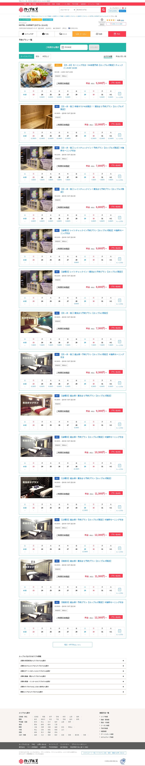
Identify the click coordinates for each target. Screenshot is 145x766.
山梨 (62, 722)
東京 (35, 719)
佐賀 (62, 735)
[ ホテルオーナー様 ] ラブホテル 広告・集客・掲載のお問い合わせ (103, 753)
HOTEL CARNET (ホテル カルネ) (98, 16)
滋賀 (56, 727)
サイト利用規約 (32, 747)
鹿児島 (77, 735)
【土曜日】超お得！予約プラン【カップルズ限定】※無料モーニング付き (92, 520)
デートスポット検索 (44, 4)
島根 (56, 730)
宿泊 (37, 56)
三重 (56, 724)
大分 (42, 735)
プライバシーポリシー (79, 744)
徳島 (35, 732)
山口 (62, 730)
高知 (56, 732)
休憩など (45, 56)
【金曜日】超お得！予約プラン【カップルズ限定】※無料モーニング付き (92, 437)
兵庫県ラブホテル (70, 16)
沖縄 (84, 735)
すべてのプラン (26, 56)
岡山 (35, 730)
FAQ (33, 744)
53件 (122, 20)
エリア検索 (23, 4)
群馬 (77, 719)
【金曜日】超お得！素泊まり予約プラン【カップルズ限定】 (86, 396)
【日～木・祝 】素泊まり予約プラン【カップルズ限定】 (85, 313)
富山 (42, 722)
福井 (56, 722)
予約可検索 (75, 4)
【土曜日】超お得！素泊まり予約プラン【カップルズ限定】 (86, 478)
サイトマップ (53, 744)
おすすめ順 (108, 56)
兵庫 (42, 727)
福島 (77, 716)
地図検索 (83, 4)
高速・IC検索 (56, 4)
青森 (43, 716)
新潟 (35, 722)
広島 (42, 730)
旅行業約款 (64, 747)
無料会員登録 (113, 11)
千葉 (57, 719)
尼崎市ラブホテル (82, 16)
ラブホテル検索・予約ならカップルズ (32, 16)
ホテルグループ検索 (93, 4)
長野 (69, 722)
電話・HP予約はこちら (72, 645)
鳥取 (49, 730)
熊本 (56, 735)
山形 (71, 716)
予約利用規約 (53, 747)
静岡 (42, 724)
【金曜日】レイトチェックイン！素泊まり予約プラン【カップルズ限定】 (92, 272)
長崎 (49, 735)
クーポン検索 (66, 4)
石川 (49, 722)
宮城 (57, 716)
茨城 (64, 719)
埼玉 (50, 719)
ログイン (122, 11)
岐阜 (49, 724)
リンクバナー (64, 744)
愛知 (35, 724)
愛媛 (49, 732)
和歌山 (70, 727)
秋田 (64, 716)
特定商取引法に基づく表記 (79, 747)
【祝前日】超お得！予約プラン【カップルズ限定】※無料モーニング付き (92, 602)
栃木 (71, 719)
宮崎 (69, 735)
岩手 (50, 716)
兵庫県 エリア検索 (58, 16)
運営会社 (22, 747)
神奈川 (43, 719)
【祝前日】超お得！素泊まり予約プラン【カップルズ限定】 (86, 561)
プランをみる (116, 82)
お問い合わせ (41, 744)
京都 (49, 727)
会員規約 (43, 747)
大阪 (35, 727)
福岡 (35, 735)
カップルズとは (24, 744)
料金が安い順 (121, 56)
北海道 (36, 716)
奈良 (62, 727)
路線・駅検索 (32, 4)
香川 (42, 732)
